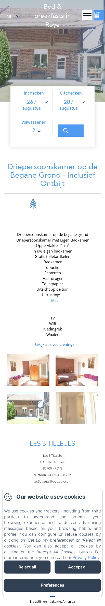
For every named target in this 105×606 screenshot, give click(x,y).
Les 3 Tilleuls (52, 443)
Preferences (52, 585)
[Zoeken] (71, 130)
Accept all (77, 566)
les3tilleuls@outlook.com (52, 481)
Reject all (27, 566)
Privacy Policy (86, 557)
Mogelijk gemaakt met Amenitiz (52, 602)
